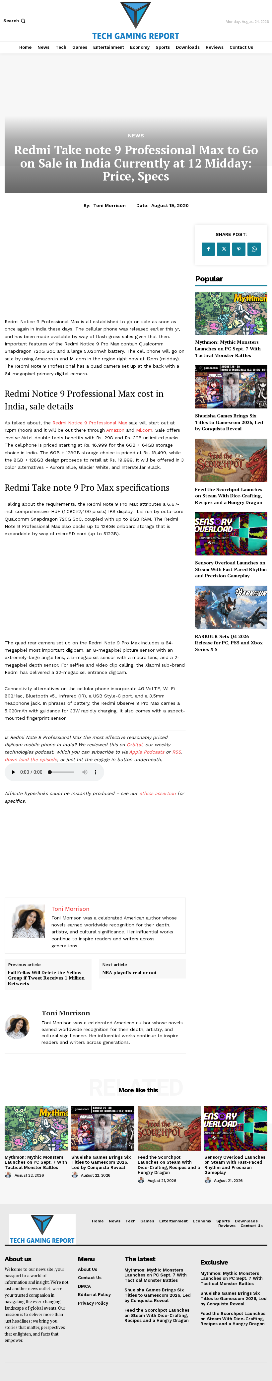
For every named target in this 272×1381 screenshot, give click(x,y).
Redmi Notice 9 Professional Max (89, 422)
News (136, 135)
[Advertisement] (95, 271)
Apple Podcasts (146, 752)
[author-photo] (9, 1175)
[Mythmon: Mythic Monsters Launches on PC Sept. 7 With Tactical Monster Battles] (231, 313)
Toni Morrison (109, 205)
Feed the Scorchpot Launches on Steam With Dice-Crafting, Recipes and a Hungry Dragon (228, 495)
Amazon (115, 430)
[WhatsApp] (254, 249)
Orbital (134, 744)
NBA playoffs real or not (129, 973)
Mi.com (144, 430)
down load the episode (31, 759)
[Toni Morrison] (20, 1027)
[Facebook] (208, 249)
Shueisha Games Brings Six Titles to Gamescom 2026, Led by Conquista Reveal (229, 422)
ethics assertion (157, 793)
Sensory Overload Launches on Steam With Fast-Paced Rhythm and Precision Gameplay (231, 569)
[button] (15, 20)
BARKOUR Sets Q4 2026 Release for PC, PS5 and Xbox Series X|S (229, 642)
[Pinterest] (238, 249)
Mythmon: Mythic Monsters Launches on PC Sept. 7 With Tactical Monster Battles (228, 348)
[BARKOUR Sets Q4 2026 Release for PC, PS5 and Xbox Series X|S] (231, 607)
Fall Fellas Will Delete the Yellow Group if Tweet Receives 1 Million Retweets (46, 978)
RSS (176, 752)
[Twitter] (223, 249)
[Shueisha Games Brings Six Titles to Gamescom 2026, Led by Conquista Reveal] (231, 386)
